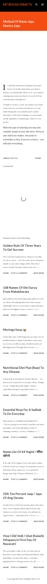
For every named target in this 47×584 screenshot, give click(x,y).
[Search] (36, 4)
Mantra (14, 158)
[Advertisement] (23, 56)
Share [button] (38, 158)
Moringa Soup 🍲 (15, 329)
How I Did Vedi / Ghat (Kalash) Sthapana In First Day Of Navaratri (23, 540)
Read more (39, 273)
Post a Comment (19, 273)
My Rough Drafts (17, 4)
